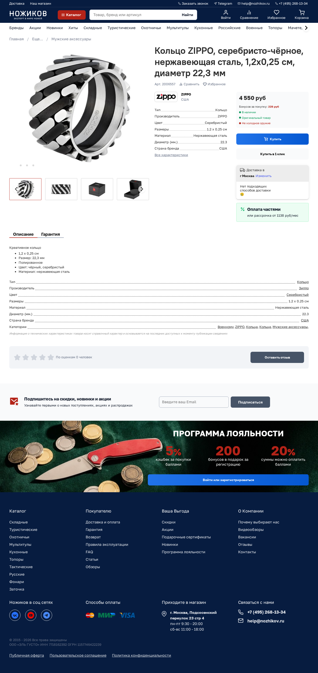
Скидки (169, 522)
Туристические (23, 529)
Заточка (16, 589)
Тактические (21, 566)
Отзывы (245, 544)
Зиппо (304, 288)
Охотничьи (19, 537)
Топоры (16, 559)
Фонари (16, 581)
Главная (16, 39)
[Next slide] (306, 27)
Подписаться (250, 402)
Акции (167, 529)
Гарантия (94, 529)
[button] (25, 189)
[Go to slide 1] (14, 165)
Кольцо (303, 282)
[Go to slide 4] (33, 165)
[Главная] (28, 14)
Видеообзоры (251, 529)
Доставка (16, 3)
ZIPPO (186, 94)
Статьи (92, 559)
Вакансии (247, 537)
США (305, 320)
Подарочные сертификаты (186, 537)
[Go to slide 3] (27, 165)
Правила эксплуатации (107, 544)
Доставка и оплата (103, 522)
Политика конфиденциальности (141, 655)
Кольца (252, 327)
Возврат (93, 537)
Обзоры (93, 566)
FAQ (89, 552)
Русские (16, 574)
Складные (18, 522)
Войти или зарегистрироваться (228, 480)
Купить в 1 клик (272, 154)
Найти (187, 14)
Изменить (263, 176)
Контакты (247, 552)
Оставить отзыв (277, 357)
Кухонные (18, 552)
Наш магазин (40, 3)
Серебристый (298, 295)
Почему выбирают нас (258, 522)
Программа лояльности (183, 552)
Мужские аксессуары (71, 39)
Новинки (170, 544)
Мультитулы (20, 544)
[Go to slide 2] (21, 165)
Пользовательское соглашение (78, 655)
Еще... (37, 39)
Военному (225, 327)
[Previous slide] (16, 189)
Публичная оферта (26, 655)
